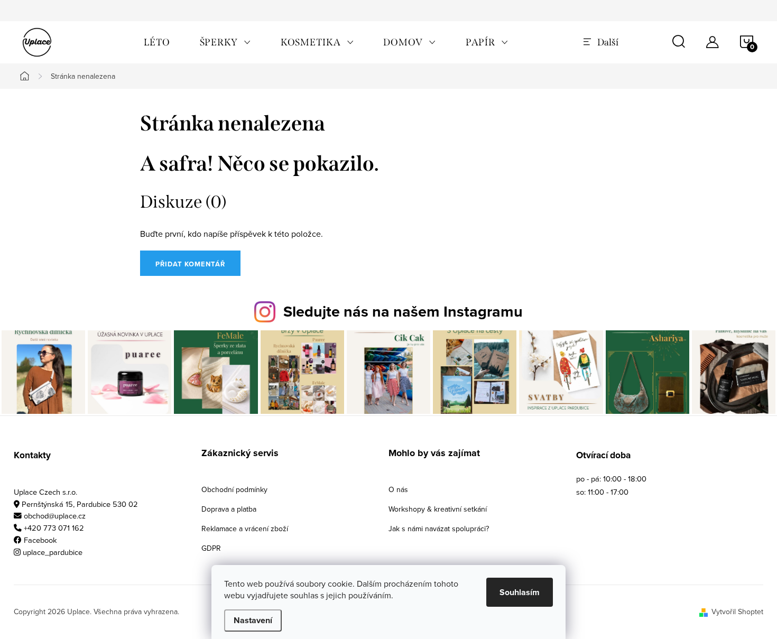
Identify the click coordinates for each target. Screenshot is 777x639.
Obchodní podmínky (234, 489)
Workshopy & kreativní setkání (437, 509)
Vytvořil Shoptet (737, 611)
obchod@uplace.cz (55, 515)
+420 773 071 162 (54, 527)
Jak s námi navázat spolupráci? (438, 528)
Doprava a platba (228, 509)
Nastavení (253, 620)
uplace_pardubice (52, 552)
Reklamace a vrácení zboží (244, 528)
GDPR (211, 548)
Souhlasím (520, 592)
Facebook (40, 539)
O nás (398, 489)
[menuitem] (157, 42)
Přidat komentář (190, 264)
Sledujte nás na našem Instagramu (403, 311)
